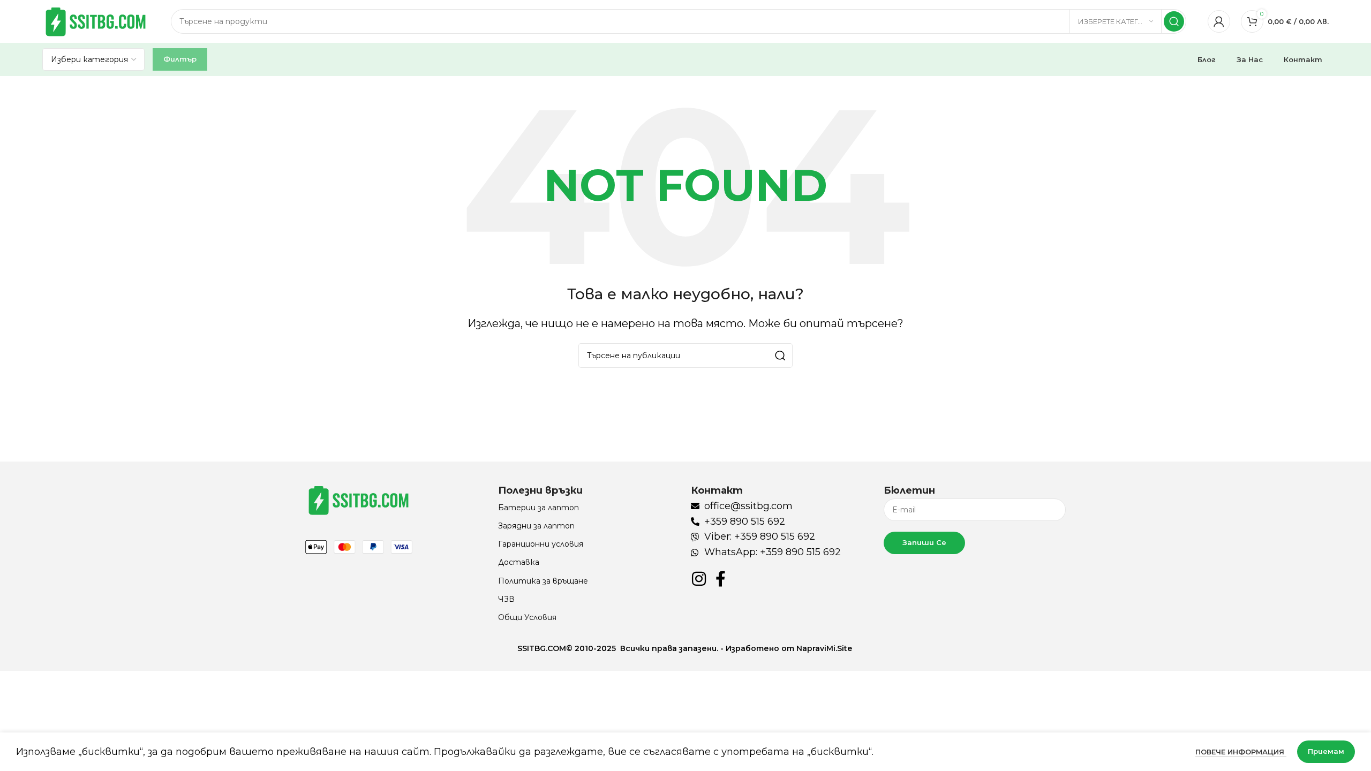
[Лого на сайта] (95, 21)
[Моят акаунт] (1219, 21)
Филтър (180, 59)
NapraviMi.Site (825, 648)
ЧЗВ (506, 599)
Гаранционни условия (540, 544)
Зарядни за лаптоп (536, 526)
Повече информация (1240, 751)
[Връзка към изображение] (358, 499)
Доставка (518, 562)
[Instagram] (699, 579)
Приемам (1326, 751)
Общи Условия (527, 617)
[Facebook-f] (720, 579)
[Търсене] (1174, 21)
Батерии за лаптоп (538, 507)
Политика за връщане (543, 581)
